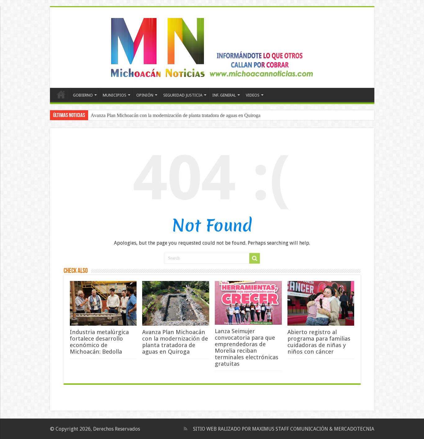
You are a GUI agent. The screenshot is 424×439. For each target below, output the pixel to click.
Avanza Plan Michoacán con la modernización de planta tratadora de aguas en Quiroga (175, 115)
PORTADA (61, 94)
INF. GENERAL (224, 95)
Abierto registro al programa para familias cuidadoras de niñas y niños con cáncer (318, 342)
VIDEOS (252, 95)
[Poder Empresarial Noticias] (212, 46)
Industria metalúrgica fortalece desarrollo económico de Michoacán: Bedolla (99, 342)
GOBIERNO (83, 95)
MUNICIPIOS (114, 95)
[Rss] (185, 428)
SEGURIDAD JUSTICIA (182, 95)
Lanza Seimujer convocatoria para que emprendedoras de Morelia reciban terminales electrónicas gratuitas (246, 347)
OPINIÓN (144, 95)
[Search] (254, 258)
